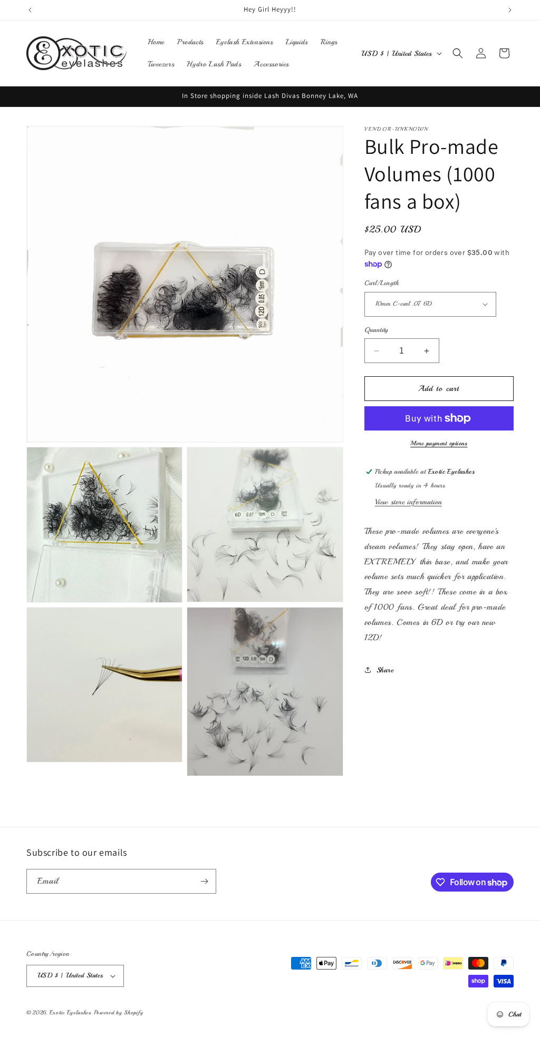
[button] (457, 53)
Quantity (376, 330)
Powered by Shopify (119, 1012)
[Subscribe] (204, 881)
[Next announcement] (510, 10)
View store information (408, 501)
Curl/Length (381, 283)
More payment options (438, 443)
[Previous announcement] (30, 10)
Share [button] (385, 670)
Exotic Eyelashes (70, 1012)
